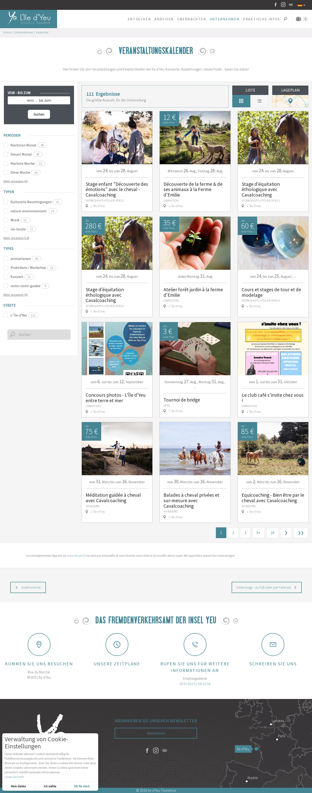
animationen (24, 258)
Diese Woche (24, 172)
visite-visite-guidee (28, 285)
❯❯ (301, 532)
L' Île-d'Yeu (23, 315)
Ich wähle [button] (50, 786)
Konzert (21, 276)
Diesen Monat (25, 154)
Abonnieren (156, 733)
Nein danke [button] (18, 786)
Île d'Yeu (243, 749)
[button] (139, 19)
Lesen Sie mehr (14, 777)
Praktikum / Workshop (32, 267)
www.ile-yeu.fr (76, 555)
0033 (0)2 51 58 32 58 (195, 683)
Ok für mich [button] (82, 786)
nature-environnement (32, 211)
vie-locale (22, 229)
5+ (258, 532)
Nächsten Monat (27, 145)
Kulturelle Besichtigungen (35, 202)
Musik (19, 220)
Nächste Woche (26, 163)
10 (272, 532)
